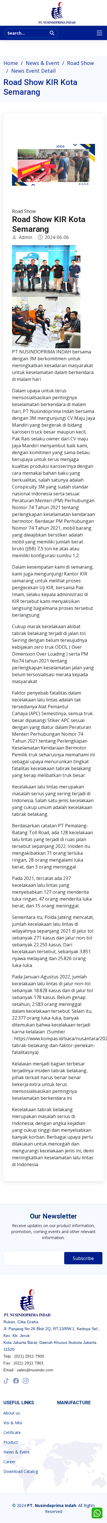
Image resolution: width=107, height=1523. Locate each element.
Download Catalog (20, 1471)
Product (10, 1442)
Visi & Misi (12, 1423)
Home (10, 63)
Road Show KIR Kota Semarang (48, 224)
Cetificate (12, 1433)
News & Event (42, 63)
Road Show (80, 63)
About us (11, 1413)
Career (9, 1462)
